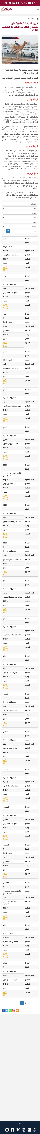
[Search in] (4, 231)
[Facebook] (3, 1010)
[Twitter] (6, 1010)
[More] (17, 1010)
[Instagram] (13, 1010)
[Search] (8, 231)
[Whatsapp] (10, 1010)
